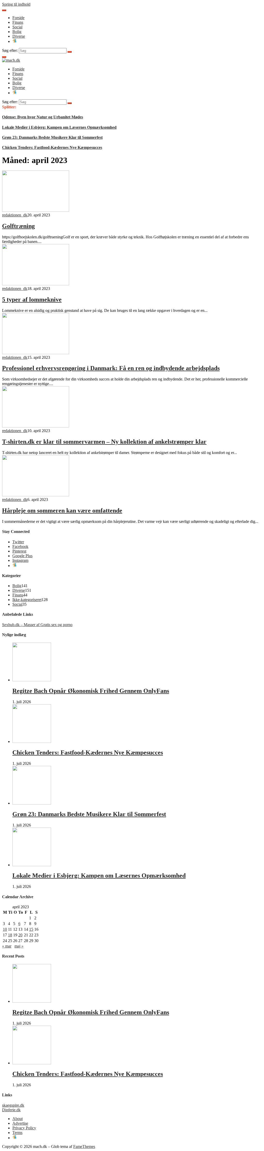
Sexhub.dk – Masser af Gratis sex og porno (37, 624)
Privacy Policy (24, 1128)
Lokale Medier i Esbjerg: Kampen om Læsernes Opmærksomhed (59, 127)
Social (17, 27)
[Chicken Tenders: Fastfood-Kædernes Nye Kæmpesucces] (31, 741)
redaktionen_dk (14, 215)
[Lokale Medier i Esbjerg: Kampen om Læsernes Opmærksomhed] (31, 865)
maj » (18, 946)
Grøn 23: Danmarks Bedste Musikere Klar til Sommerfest (52, 137)
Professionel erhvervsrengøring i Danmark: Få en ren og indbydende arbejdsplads (111, 368)
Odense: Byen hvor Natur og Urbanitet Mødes (42, 117)
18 (10, 935)
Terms (17, 1132)
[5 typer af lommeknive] (35, 284)
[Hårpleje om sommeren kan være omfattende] (35, 495)
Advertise (20, 1123)
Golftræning (18, 226)
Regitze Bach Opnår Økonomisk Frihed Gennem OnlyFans (90, 690)
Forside (18, 17)
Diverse (18, 36)
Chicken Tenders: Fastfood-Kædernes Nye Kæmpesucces (52, 147)
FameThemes (84, 1146)
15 (31, 929)
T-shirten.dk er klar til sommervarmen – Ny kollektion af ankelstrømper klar (104, 441)
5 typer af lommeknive (32, 299)
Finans (17, 22)
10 (5, 929)
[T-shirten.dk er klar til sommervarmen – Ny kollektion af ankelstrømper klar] (35, 426)
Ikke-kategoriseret (27, 599)
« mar (6, 946)
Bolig (16, 31)
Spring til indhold (16, 4)
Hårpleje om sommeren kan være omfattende (62, 510)
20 (20, 935)
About (17, 1118)
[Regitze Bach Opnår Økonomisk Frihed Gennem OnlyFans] (31, 680)
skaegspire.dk (13, 1105)
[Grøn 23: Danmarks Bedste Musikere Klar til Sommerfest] (31, 803)
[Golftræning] (35, 210)
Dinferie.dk (11, 1110)
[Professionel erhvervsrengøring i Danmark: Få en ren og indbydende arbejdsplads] (35, 353)
